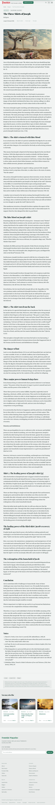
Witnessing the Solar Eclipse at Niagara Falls (27, 715)
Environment (32, 773)
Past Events (4, 768)
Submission (42, 714)
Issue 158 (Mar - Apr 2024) (16, 10)
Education (31, 784)
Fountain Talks (5, 770)
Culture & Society (33, 782)
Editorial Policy (12, 802)
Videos (3, 773)
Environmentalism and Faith (9, 714)
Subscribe (50, 752)
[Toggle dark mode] (49, 2)
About (3, 766)
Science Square (32, 766)
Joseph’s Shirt (12, 678)
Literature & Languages (34, 789)
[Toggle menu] (52, 2)
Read (13, 720)
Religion (19, 678)
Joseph (5, 678)
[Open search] (46, 2)
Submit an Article (28, 2)
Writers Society (31, 802)
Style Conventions (41, 802)
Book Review (32, 792)
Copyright (24, 802)
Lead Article (4, 782)
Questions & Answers (7, 789)
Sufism (3, 787)
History (30, 787)
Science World (32, 768)
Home (4, 7)
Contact (19, 802)
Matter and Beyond (33, 770)
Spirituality (4, 792)
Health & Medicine (33, 775)
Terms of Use (4, 802)
